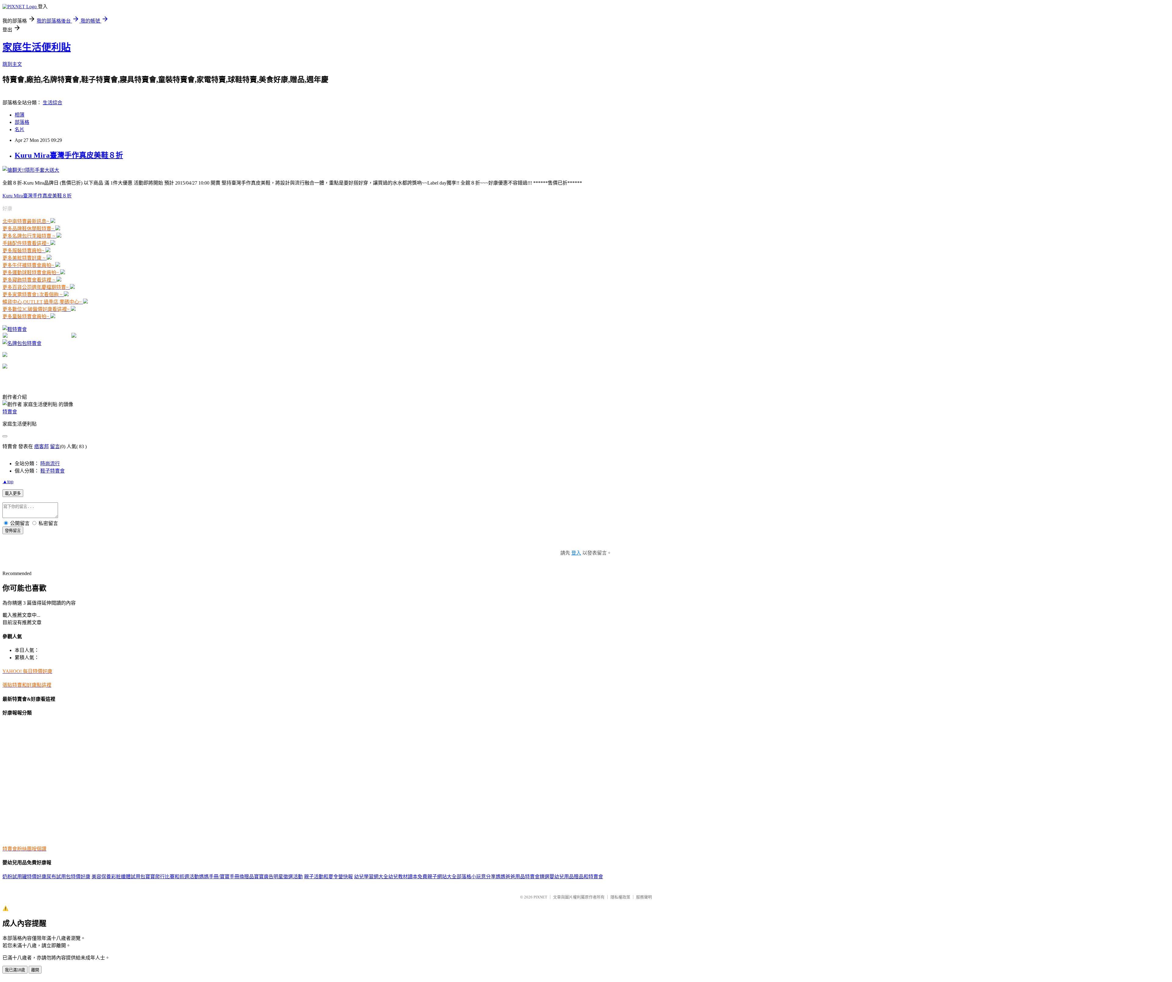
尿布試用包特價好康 (68, 876)
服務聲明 (644, 897)
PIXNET (540, 897)
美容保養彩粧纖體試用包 (118, 876)
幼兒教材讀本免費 (407, 876)
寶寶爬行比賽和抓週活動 (172, 876)
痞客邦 (41, 446)
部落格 (22, 122)
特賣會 (9, 411)
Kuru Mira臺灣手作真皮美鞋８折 (69, 155)
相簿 (19, 114)
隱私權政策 (620, 897)
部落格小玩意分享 (476, 876)
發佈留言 (13, 530)
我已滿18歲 (15, 970)
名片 (19, 129)
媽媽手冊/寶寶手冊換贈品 (226, 876)
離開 (35, 970)
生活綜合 (52, 102)
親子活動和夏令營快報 (328, 876)
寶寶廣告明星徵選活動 (278, 876)
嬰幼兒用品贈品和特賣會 (576, 876)
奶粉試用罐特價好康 (24, 876)
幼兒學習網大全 (371, 876)
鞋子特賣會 (52, 470)
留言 (55, 446)
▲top (7, 481)
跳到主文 (12, 64)
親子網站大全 (442, 876)
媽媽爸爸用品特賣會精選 (522, 876)
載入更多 (13, 493)
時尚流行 (50, 463)
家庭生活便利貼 (36, 47)
